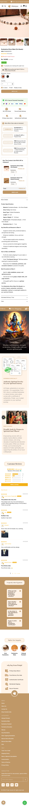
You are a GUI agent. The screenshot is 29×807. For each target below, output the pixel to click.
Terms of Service (5, 762)
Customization (5, 759)
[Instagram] (7, 784)
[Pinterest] (12, 784)
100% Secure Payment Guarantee (18, 1)
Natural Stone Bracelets (7, 738)
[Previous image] (2, 23)
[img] (4, 494)
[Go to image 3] (20, 42)
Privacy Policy (5, 765)
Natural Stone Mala (6, 741)
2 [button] (12, 573)
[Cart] (26, 6)
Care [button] (2, 301)
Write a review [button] (14, 484)
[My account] (20, 6)
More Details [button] (4, 199)
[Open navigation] (3, 6)
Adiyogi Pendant (5, 718)
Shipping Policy (5, 753)
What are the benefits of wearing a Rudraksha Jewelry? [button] (12, 593)
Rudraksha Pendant (6, 724)
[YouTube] (16, 784)
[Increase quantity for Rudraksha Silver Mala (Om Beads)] (12, 84)
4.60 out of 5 (18, 469)
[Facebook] (3, 784)
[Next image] (26, 23)
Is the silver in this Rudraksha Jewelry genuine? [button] (12, 613)
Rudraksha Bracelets (6, 727)
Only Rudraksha (5, 732)
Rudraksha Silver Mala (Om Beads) (17, 166)
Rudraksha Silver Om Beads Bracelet (16, 178)
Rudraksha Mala (5, 721)
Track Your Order (5, 750)
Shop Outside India (6, 712)
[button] (4, 53)
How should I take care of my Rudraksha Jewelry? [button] (12, 603)
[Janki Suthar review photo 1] (4, 552)
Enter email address (7, 779)
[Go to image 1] (4, 42)
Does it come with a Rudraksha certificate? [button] (12, 622)
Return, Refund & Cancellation (9, 756)
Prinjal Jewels (10, 790)
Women (3, 729)
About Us (3, 706)
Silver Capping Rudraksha (8, 735)
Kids (2, 744)
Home (2, 703)
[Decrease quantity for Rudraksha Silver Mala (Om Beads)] (2, 84)
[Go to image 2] (12, 42)
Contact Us (4, 709)
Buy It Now (19, 96)
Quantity (3, 80)
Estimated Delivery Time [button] (7, 297)
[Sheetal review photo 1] (4, 534)
